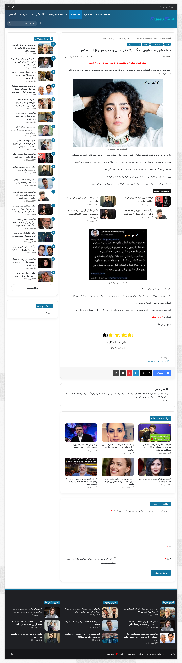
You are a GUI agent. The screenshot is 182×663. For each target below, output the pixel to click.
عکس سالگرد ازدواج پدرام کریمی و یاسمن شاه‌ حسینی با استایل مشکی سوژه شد (83, 214)
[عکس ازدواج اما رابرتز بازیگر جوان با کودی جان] (45, 276)
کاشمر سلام (161, 389)
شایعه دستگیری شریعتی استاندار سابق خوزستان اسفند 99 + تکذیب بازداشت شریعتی (157, 447)
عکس (75, 14)
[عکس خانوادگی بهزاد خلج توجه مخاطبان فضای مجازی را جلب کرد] (45, 237)
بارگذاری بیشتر (32, 288)
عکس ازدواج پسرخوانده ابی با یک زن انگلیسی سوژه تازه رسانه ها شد (24, 75)
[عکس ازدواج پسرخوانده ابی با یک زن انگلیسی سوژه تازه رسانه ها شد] (45, 76)
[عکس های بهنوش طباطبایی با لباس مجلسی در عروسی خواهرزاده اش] (45, 62)
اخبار (87, 14)
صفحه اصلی (164, 38)
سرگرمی (38, 14)
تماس (11, 14)
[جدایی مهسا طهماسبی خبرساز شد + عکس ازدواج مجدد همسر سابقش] (45, 144)
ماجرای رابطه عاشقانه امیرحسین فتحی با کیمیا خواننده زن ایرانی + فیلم (25, 102)
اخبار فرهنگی (157, 44)
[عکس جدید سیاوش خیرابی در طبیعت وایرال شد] (108, 201)
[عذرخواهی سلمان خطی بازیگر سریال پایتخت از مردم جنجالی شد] (45, 130)
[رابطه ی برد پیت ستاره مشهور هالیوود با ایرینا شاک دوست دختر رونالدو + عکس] (118, 467)
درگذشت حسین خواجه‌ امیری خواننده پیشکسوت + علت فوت (24, 116)
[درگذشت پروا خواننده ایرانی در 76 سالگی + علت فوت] (163, 201)
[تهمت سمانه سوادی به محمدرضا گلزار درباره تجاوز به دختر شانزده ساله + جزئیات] (118, 432)
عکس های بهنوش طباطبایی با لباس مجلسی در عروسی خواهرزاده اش (23, 62)
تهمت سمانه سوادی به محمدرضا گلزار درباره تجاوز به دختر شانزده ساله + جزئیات (118, 447)
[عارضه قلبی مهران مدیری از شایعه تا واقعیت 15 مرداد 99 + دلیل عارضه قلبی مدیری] (81, 467)
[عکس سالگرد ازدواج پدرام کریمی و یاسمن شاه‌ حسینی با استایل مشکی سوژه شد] (108, 214)
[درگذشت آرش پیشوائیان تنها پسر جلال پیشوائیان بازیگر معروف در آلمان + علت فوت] (45, 89)
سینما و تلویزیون (57, 14)
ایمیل (168, 559)
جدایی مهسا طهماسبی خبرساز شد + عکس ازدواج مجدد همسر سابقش (24, 143)
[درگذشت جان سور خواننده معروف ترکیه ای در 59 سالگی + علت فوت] (163, 214)
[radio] (105, 335)
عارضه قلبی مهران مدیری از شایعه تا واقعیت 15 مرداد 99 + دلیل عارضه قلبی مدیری (81, 481)
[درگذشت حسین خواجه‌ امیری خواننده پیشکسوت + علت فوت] (45, 117)
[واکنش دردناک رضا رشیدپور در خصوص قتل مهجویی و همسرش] (81, 432)
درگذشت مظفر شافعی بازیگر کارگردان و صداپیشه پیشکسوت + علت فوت (24, 222)
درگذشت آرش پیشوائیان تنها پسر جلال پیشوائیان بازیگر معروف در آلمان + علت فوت (23, 89)
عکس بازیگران (134, 44)
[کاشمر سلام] (162, 19)
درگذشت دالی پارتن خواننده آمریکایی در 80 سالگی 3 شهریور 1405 (24, 48)
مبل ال (48, 313)
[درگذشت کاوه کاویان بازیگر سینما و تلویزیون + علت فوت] (45, 250)
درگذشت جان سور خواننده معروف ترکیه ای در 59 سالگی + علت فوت (24, 195)
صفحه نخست (102, 14)
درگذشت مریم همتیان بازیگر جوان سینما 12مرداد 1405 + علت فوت (24, 262)
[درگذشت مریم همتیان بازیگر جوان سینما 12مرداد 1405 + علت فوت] (45, 263)
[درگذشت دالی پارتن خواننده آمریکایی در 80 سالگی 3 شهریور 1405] (45, 48)
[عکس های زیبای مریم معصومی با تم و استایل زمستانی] (154, 467)
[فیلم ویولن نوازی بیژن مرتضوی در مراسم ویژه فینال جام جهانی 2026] (110, 638)
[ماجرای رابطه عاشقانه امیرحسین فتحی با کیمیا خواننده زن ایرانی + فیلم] (45, 103)
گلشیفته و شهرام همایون (158, 361)
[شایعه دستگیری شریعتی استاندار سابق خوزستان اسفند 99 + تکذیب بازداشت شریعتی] (154, 432)
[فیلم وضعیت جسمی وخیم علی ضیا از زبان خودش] (45, 183)
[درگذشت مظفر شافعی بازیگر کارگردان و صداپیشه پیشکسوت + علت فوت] (45, 223)
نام (169, 546)
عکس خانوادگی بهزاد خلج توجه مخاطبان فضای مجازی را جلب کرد (24, 236)
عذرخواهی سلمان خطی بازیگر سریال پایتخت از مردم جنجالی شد (23, 130)
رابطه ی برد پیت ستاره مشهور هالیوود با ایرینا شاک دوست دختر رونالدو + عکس (118, 481)
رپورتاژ (23, 14)
